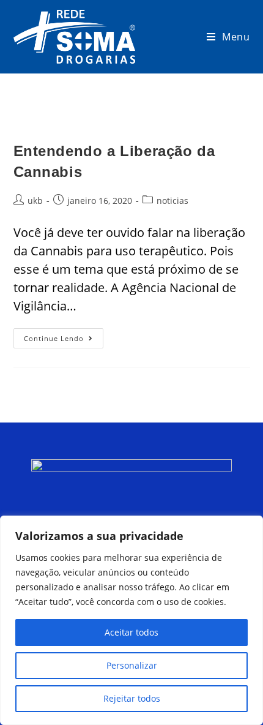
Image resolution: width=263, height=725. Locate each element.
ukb (35, 200)
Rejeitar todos (131, 698)
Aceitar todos (131, 632)
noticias (172, 200)
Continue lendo (63, 335)
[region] (131, 620)
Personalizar (131, 665)
